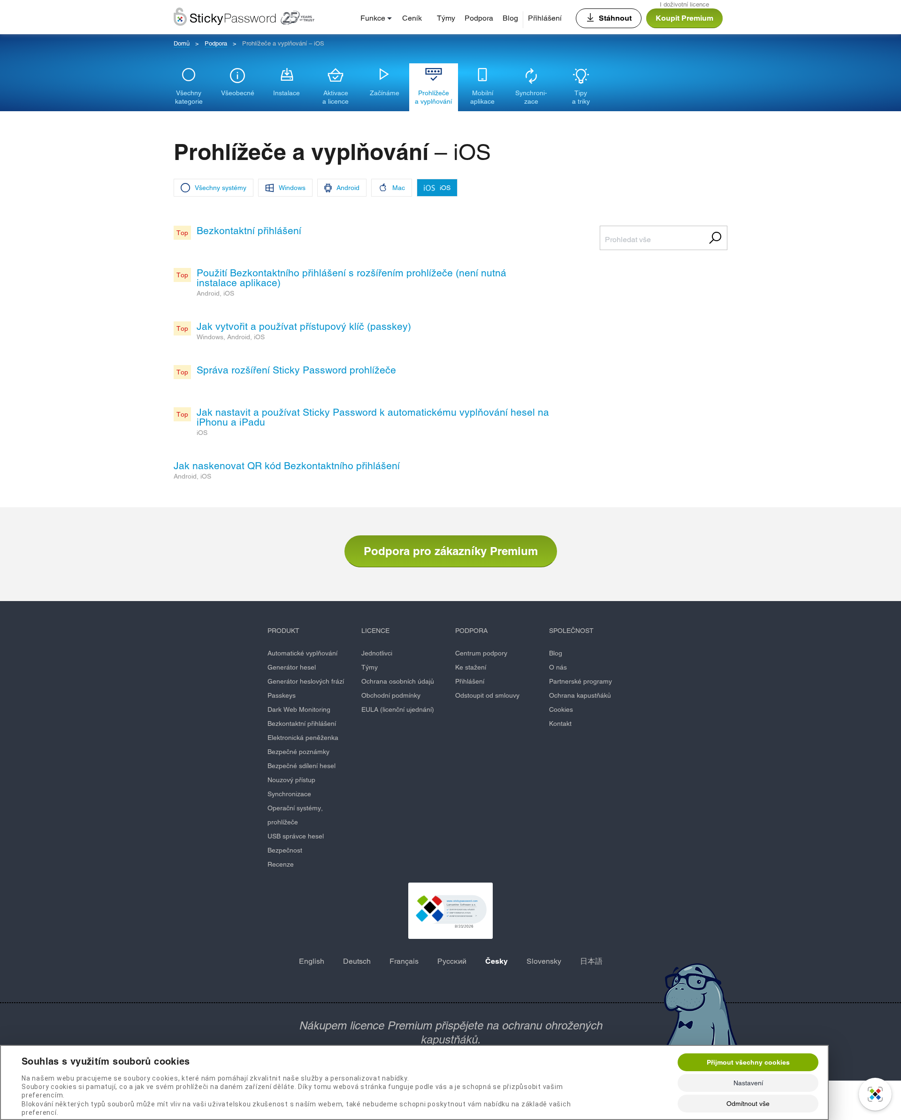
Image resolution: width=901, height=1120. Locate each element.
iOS (445, 187)
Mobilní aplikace (482, 97)
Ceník (412, 18)
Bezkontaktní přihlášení (249, 230)
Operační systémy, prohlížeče (295, 815)
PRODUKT (283, 630)
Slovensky (544, 961)
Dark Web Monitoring (298, 709)
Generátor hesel (291, 667)
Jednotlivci (376, 653)
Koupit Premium (684, 18)
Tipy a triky (581, 97)
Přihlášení (545, 18)
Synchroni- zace (531, 97)
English (311, 961)
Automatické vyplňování (302, 653)
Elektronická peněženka (302, 737)
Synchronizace (289, 794)
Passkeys (281, 695)
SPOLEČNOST (571, 630)
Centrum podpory (481, 653)
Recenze (280, 864)
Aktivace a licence (335, 97)
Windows (292, 187)
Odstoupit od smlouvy (487, 695)
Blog (510, 18)
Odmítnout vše (748, 1103)
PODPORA (471, 630)
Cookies (561, 709)
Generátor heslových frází (305, 681)
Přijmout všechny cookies (748, 1062)
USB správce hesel (295, 836)
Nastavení (748, 1083)
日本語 (591, 961)
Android (347, 187)
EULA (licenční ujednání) (397, 709)
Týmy (446, 18)
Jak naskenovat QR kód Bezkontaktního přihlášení (287, 466)
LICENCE (375, 630)
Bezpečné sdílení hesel (301, 766)
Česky (496, 961)
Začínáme (384, 93)
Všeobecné (237, 93)
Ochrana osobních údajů (397, 681)
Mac (398, 187)
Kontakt (560, 723)
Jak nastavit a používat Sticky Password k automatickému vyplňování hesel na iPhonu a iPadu (373, 417)
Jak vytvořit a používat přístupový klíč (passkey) (304, 326)
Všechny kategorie (189, 97)
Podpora (479, 18)
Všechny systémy (220, 187)
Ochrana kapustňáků (580, 695)
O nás (558, 667)
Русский (451, 961)
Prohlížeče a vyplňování (433, 97)
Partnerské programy (580, 681)
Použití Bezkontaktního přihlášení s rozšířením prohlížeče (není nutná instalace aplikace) (351, 278)
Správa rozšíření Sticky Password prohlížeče (296, 370)
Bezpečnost (284, 850)
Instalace (286, 93)
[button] (450, 911)
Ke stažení (470, 667)
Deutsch (357, 961)
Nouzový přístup (291, 780)
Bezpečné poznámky (298, 751)
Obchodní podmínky (390, 695)
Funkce (372, 18)
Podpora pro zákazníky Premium (451, 550)
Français (404, 961)
